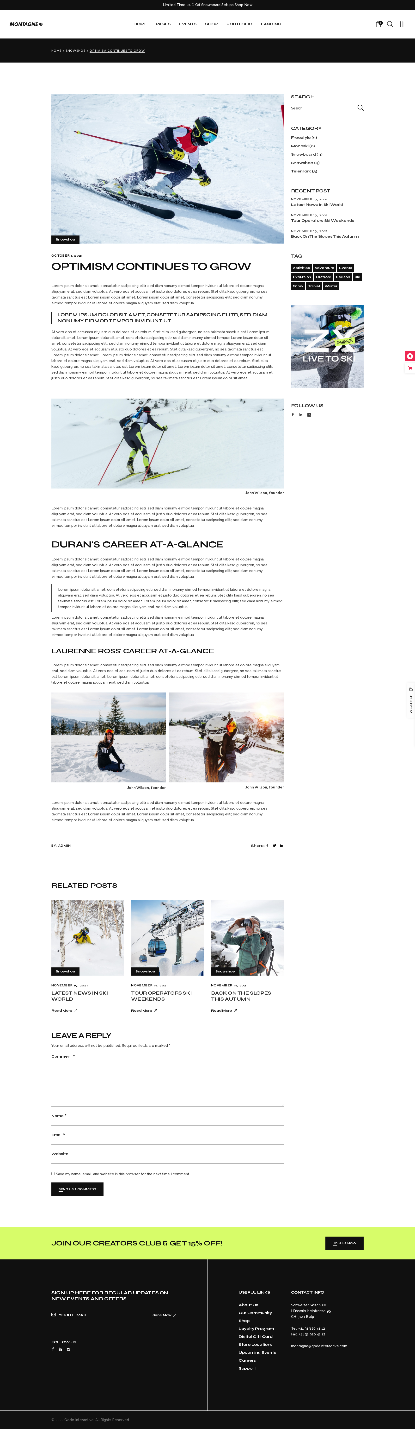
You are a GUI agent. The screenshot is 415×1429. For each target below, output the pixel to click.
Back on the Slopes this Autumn (241, 996)
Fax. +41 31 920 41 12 (308, 1334)
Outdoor (323, 277)
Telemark (301, 171)
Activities (301, 268)
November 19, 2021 (69, 985)
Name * (58, 1116)
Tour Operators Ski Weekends (161, 996)
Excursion (302, 277)
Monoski (300, 146)
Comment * (63, 1056)
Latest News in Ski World (317, 204)
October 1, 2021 (67, 256)
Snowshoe (76, 51)
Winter (331, 286)
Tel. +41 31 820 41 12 (308, 1328)
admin (64, 846)
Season (343, 277)
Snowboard (303, 154)
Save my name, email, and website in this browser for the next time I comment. (123, 1174)
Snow (298, 286)
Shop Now (243, 5)
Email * (58, 1135)
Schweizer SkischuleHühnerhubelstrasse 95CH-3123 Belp (311, 1311)
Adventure (324, 268)
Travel (314, 286)
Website (59, 1154)
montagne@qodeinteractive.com (319, 1346)
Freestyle (301, 137)
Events (345, 268)
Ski (357, 277)
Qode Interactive (79, 1420)
